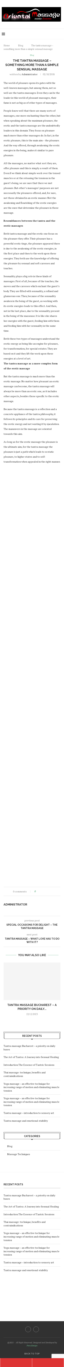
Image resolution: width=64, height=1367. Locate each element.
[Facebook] (28, 1329)
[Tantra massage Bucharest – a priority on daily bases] (32, 981)
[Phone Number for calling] (16, 1362)
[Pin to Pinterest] (48, 891)
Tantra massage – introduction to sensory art (29, 1113)
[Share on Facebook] (41, 891)
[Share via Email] (52, 891)
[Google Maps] (48, 1362)
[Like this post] (38, 891)
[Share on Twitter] (45, 891)
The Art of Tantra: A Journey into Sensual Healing (31, 1057)
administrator (30, 74)
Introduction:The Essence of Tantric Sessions (29, 1064)
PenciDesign (32, 1345)
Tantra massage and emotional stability (26, 1120)
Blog (20, 45)
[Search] (60, 34)
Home (7, 45)
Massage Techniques (18, 1154)
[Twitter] (36, 1329)
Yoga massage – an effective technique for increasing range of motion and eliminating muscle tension (31, 1087)
